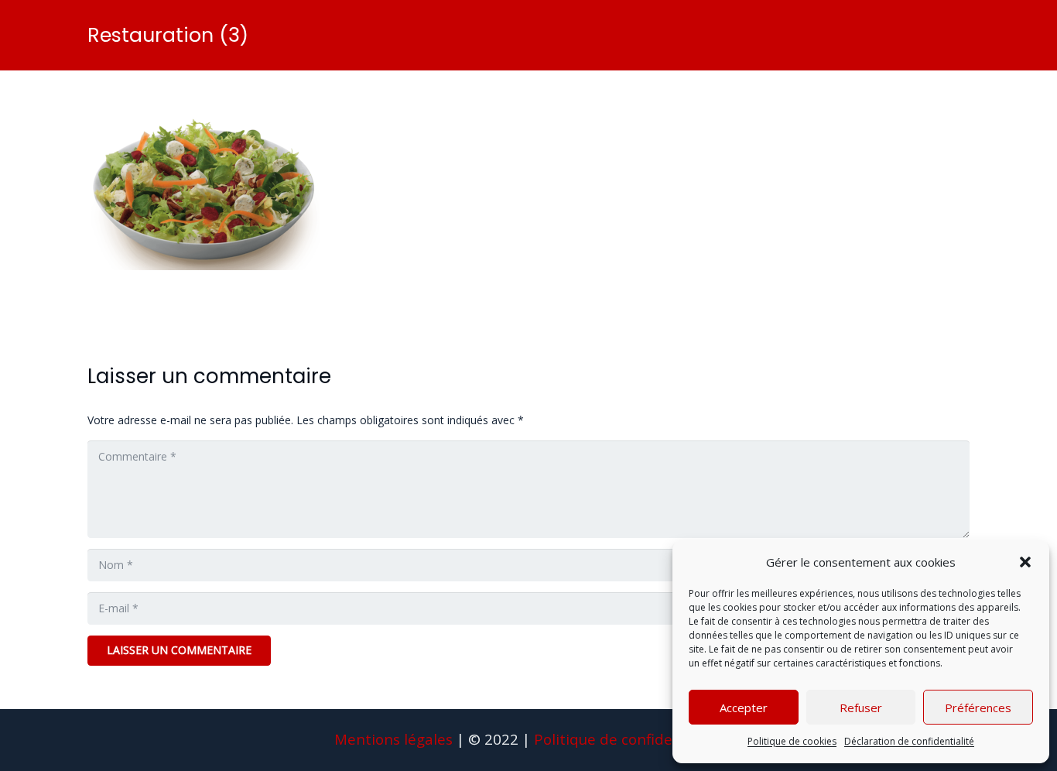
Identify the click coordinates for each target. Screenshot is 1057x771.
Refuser (861, 707)
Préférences (978, 707)
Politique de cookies (791, 741)
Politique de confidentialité (628, 739)
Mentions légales (393, 739)
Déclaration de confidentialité (909, 741)
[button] (1025, 562)
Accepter (744, 707)
